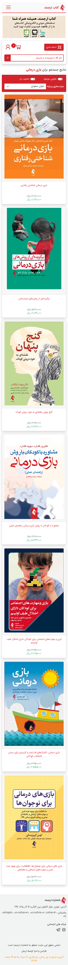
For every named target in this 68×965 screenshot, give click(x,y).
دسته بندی (51, 47)
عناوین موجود (50, 79)
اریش (24, 951)
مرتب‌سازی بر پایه (55, 86)
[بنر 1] (44, 34)
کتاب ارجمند (51, 7)
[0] (18, 49)
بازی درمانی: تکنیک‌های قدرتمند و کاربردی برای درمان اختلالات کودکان (34, 754)
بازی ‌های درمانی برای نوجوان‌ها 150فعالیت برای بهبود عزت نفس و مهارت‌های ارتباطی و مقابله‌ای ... (34, 868)
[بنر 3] (24, 34)
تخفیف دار (24, 79)
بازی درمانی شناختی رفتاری (34, 185)
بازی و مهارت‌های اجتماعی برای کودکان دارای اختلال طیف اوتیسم (34, 641)
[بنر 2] (31, 34)
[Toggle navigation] (9, 7)
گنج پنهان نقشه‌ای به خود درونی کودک (34, 412)
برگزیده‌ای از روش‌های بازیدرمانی (34, 299)
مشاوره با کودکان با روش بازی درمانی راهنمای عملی (34, 526)
